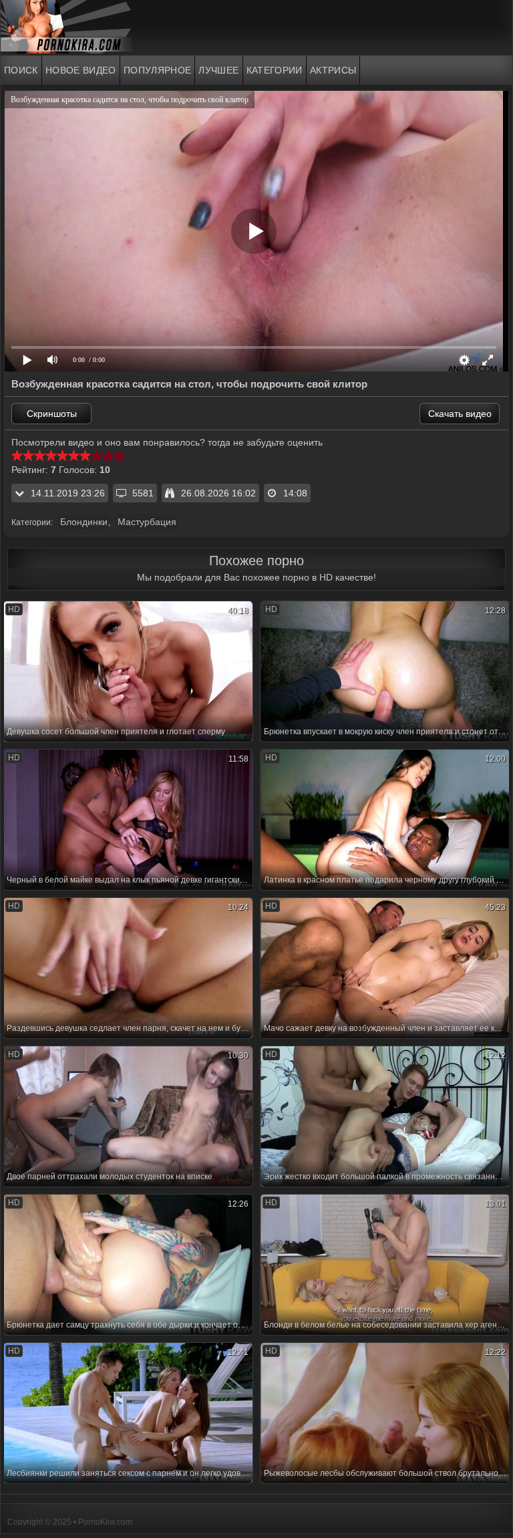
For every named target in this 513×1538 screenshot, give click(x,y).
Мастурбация (147, 521)
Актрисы (333, 70)
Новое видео (80, 70)
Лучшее (218, 70)
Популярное (158, 70)
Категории (274, 70)
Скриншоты (52, 413)
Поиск (21, 70)
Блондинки (84, 521)
